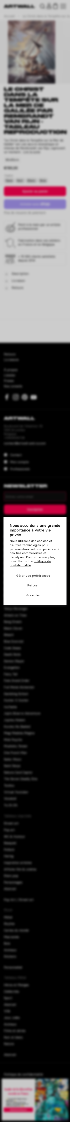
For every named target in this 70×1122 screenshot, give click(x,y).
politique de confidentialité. (30, 563)
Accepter (33, 595)
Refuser (33, 585)
